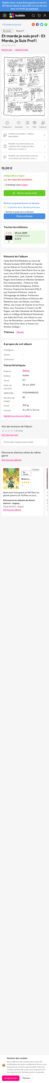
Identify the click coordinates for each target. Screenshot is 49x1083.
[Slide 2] (25, 114)
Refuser (26, 1078)
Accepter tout (10, 1078)
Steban (26, 370)
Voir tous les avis (10, 435)
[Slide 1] (23, 114)
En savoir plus (32, 8)
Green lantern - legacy (13, 506)
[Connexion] (44, 15)
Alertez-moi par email (27, 193)
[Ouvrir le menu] (4, 15)
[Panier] (39, 15)
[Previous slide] (6, 86)
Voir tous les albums (11, 460)
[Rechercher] (33, 15)
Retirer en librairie (25, 216)
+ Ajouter (20, 332)
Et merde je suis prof (12, 24)
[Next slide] (43, 86)
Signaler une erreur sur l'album (17, 416)
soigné (24, 185)
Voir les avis (7, 50)
